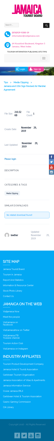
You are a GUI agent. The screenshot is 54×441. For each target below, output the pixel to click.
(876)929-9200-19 (20, 32)
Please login (10, 159)
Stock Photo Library (12, 291)
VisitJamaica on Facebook (10, 323)
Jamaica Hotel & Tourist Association (20, 369)
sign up (37, 69)
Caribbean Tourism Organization (18, 375)
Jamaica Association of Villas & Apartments (24, 380)
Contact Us (8, 296)
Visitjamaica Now (11, 311)
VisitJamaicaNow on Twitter (16, 330)
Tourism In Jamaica (12, 274)
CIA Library (8, 407)
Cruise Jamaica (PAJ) (13, 391)
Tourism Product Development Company (23, 364)
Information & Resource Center (18, 285)
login (22, 69)
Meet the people (11, 317)
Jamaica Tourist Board (13, 269)
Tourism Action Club (13, 343)
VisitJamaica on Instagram (15, 349)
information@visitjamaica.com (26, 35)
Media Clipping (12, 193)
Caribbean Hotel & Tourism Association (22, 396)
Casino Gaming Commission (17, 402)
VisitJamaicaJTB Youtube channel (11, 336)
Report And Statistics (13, 280)
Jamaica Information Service (16, 385)
